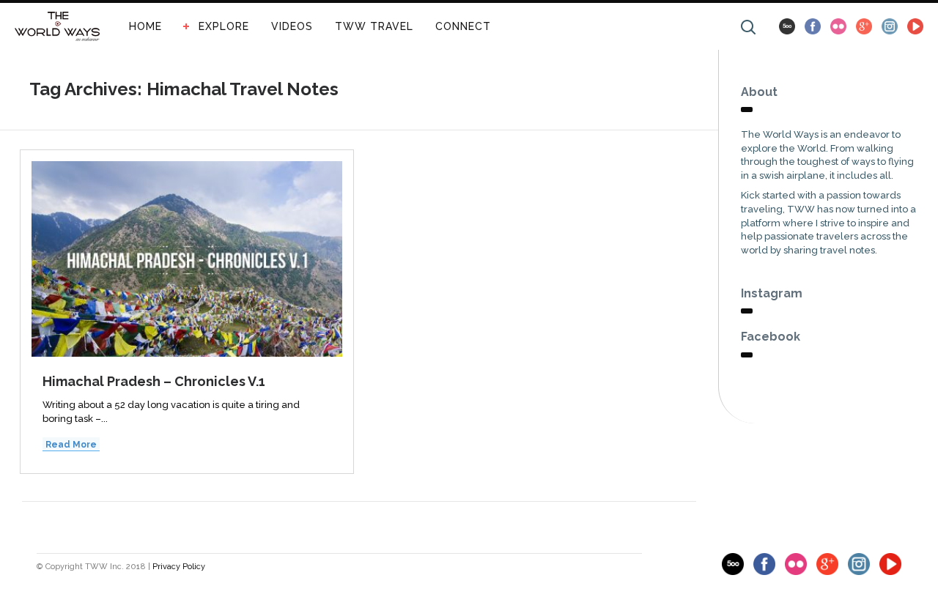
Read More (71, 445)
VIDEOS (292, 26)
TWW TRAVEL (374, 26)
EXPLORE (224, 26)
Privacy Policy (178, 566)
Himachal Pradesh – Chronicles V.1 (154, 381)
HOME (145, 26)
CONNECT (463, 26)
